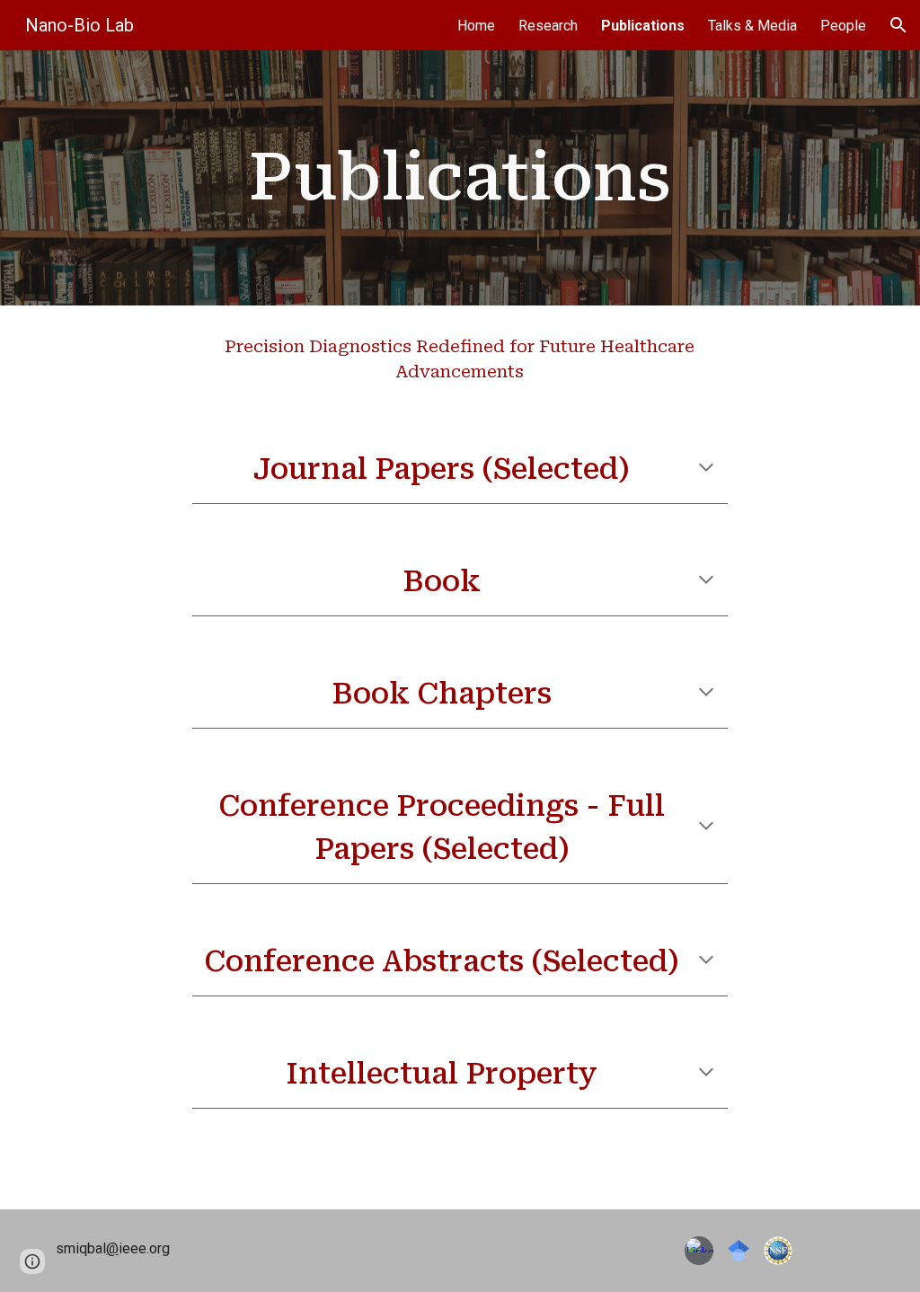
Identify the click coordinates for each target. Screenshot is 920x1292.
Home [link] (476, 25)
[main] (459, 177)
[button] (898, 25)
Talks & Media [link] (752, 25)
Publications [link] (643, 25)
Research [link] (548, 25)
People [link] (843, 25)
